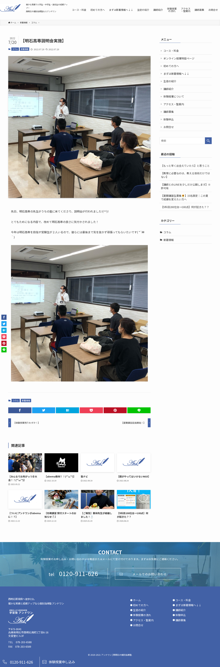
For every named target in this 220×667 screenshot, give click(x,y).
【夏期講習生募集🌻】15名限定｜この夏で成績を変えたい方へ (184, 197)
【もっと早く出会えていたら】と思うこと (185, 165)
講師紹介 (168, 89)
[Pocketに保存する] (91, 410)
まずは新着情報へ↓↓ (176, 73)
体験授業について (173, 96)
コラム (15, 49)
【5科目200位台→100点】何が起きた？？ (185, 207)
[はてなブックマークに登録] (67, 410)
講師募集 (168, 111)
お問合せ (168, 127)
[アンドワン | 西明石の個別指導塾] (10, 8)
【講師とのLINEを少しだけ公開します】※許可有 (186, 186)
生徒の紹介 (169, 81)
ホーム (137, 600)
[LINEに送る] (139, 410)
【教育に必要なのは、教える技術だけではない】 (185, 175)
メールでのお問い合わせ (150, 574)
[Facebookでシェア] (19, 410)
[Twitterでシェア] (43, 410)
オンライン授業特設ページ (178, 58)
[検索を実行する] (208, 140)
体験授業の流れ (142, 615)
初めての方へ (171, 66)
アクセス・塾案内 (173, 104)
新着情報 (24, 49)
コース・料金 (171, 50)
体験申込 (168, 119)
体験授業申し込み (62, 661)
